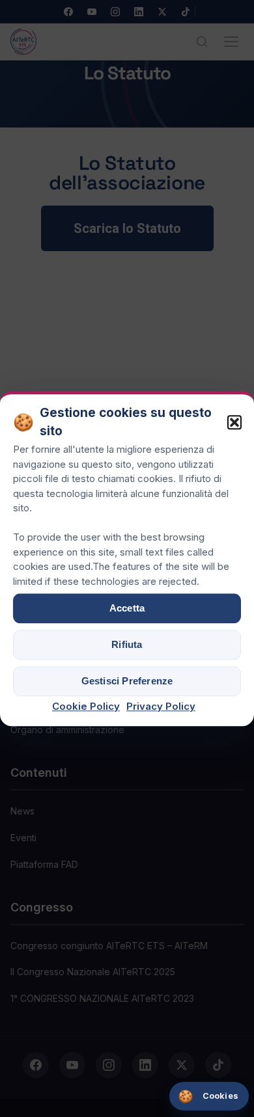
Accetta (127, 607)
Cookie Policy (86, 706)
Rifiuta (126, 644)
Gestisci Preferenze (127, 680)
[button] (234, 422)
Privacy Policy (160, 706)
